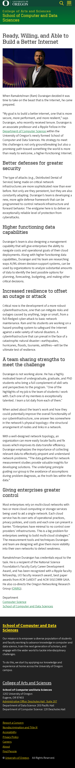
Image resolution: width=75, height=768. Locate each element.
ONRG (16, 588)
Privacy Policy (10, 737)
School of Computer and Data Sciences (28, 606)
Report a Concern (13, 723)
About (6, 747)
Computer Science (14, 602)
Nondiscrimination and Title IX (20, 727)
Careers (7, 742)
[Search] (61, 3)
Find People (10, 751)
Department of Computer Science (25, 131)
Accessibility (9, 732)
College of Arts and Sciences (27, 683)
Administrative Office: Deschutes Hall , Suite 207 (30, 701)
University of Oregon (17, 758)
